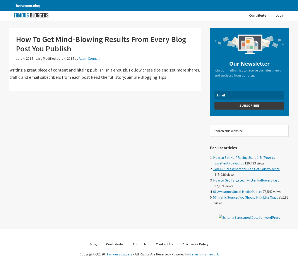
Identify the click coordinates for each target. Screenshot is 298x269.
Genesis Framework (204, 254)
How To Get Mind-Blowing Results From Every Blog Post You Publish (101, 44)
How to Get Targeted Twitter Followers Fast (246, 180)
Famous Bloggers (31, 15)
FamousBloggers (119, 254)
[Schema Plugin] (249, 217)
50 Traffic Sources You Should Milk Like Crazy (245, 197)
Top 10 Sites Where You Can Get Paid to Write (246, 169)
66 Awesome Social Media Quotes (237, 191)
